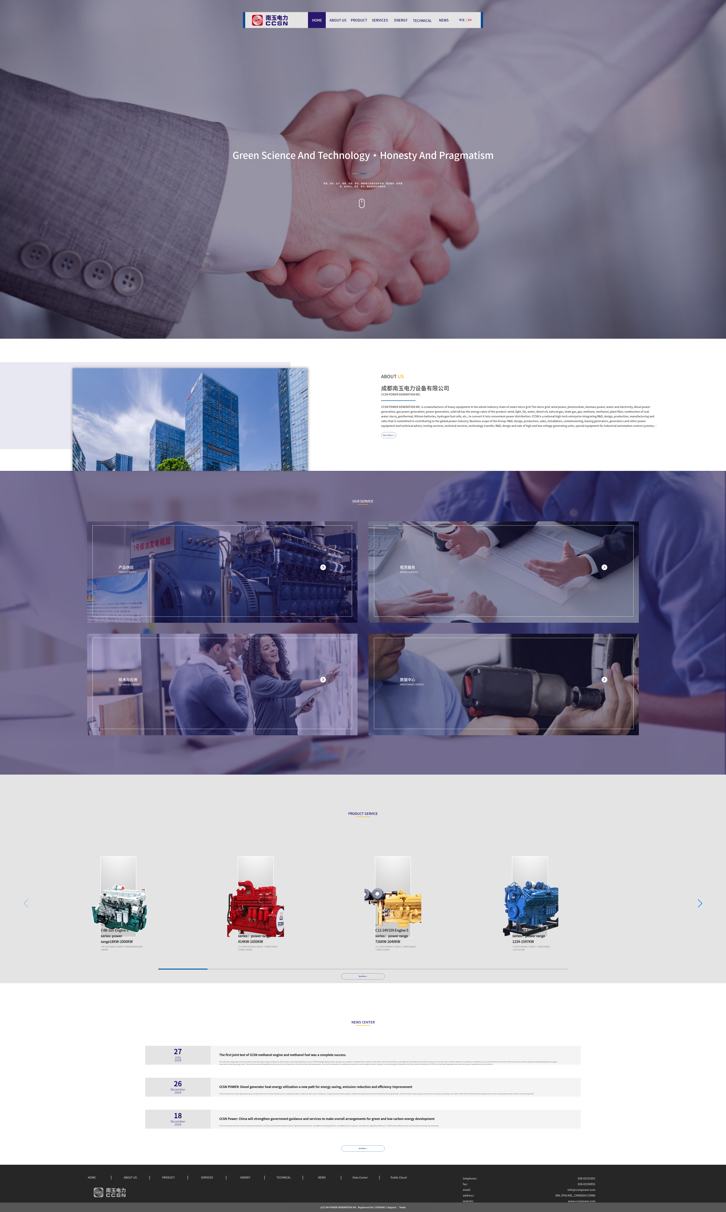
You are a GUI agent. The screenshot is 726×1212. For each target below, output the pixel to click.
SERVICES (380, 20)
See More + (389, 435)
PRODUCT (359, 20)
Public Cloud (399, 1177)
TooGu (402, 1207)
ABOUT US (338, 20)
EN (470, 20)
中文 (462, 20)
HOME (317, 20)
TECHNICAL (422, 20)
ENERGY (400, 20)
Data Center (360, 1177)
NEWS (444, 20)
